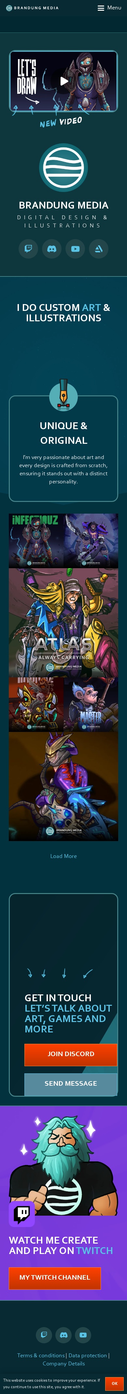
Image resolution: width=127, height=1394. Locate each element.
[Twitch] (28, 249)
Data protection (87, 1356)
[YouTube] (75, 249)
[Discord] (52, 249)
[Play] (63, 81)
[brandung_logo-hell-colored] (32, 8)
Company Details (64, 1364)
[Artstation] (98, 249)
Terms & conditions (40, 1356)
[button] (109, 8)
